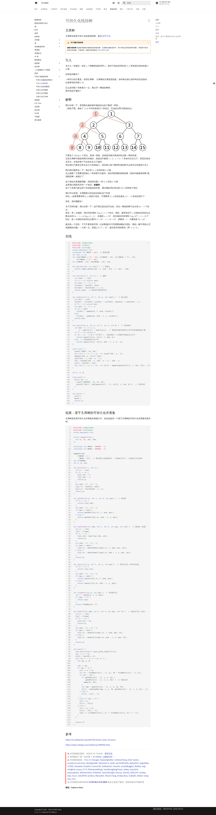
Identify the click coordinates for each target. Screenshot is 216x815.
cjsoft (112, 763)
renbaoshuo (122, 776)
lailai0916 (82, 776)
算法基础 (73, 9)
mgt (143, 766)
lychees (91, 776)
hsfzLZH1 (134, 773)
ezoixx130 (96, 766)
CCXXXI (70, 766)
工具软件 (54, 9)
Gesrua (119, 773)
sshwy (126, 769)
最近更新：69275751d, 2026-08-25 (168, 809)
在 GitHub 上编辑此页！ (103, 757)
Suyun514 (134, 769)
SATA (105, 782)
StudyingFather (107, 760)
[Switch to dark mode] (118, 2)
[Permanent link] (77, 30)
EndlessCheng (121, 760)
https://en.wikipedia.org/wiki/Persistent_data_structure (90, 740)
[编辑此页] (149, 20)
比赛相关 (44, 9)
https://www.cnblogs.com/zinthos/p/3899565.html (87, 745)
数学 (105, 9)
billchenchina (86, 773)
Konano (116, 766)
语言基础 (63, 9)
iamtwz (142, 773)
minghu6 (71, 769)
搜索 (81, 9)
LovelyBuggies (127, 766)
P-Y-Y (85, 769)
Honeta (126, 773)
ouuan (79, 769)
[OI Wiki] (36, 2)
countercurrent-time (76, 763)
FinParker (97, 773)
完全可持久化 (102, 50)
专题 (144, 9)
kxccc (74, 776)
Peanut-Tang (110, 776)
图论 (121, 9)
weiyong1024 (73, 773)
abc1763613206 (122, 763)
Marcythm (99, 776)
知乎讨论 (106, 36)
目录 (157, 20)
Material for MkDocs (49, 812)
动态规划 (89, 9)
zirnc (73, 779)
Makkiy (138, 766)
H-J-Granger (94, 760)
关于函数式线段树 (77, 42)
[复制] (148, 243)
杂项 (137, 9)
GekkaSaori (107, 766)
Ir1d (86, 760)
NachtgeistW (91, 763)
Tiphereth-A (103, 763)
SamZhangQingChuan (113, 769)
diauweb (78, 766)
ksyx (69, 776)
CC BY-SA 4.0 (94, 782)
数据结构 (113, 9)
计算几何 (129, 9)
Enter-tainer (133, 760)
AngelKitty (144, 763)
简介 (36, 9)
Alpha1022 (134, 763)
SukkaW (132, 776)
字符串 (98, 9)
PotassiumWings (95, 769)
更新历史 (109, 753)
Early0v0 (87, 766)
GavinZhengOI (108, 773)
